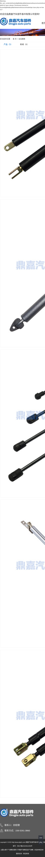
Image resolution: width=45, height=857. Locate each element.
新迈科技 (26, 854)
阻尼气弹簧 (29, 850)
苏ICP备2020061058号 (24, 846)
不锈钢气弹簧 (21, 850)
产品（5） (8, 44)
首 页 (15, 39)
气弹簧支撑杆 (12, 850)
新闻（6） (24, 44)
